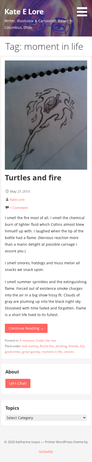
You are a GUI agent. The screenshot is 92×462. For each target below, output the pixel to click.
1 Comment (19, 207)
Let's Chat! (18, 383)
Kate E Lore (24, 11)
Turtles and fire (33, 177)
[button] (84, 9)
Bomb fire (47, 346)
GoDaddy (46, 451)
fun (82, 346)
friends (73, 346)
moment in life (52, 351)
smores (69, 351)
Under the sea (46, 340)
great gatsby (31, 351)
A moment (26, 340)
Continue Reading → (26, 328)
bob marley (30, 346)
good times (13, 351)
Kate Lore (17, 199)
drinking (61, 346)
